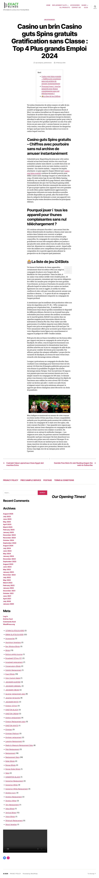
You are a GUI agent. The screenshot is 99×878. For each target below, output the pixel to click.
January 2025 (8, 532)
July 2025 (7, 516)
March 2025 (7, 527)
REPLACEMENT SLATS (59, 5)
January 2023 (8, 572)
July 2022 (7, 577)
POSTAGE (47, 480)
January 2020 (8, 604)
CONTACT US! (76, 7)
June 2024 (7, 551)
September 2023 (9, 561)
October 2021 (8, 593)
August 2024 (8, 546)
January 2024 (8, 556)
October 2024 (8, 540)
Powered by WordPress (30, 873)
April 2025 (7, 524)
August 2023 (8, 564)
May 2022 (7, 580)
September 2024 (9, 543)
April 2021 (7, 599)
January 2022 (8, 588)
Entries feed (8, 619)
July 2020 (7, 601)
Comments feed (9, 622)
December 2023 (9, 559)
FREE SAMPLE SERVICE (30, 480)
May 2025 (7, 522)
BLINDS (84, 5)
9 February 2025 (60, 62)
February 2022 (8, 585)
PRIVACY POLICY (10, 480)
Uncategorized (49, 19)
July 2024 (7, 548)
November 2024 (9, 538)
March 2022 (7, 583)
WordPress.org (9, 624)
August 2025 (8, 514)
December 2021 (9, 591)
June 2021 (7, 596)
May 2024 (7, 554)
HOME (48, 5)
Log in (5, 616)
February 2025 (9, 530)
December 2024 (9, 535)
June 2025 (7, 519)
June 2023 (7, 567)
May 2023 (7, 569)
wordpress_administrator (44, 62)
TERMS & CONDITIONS (64, 480)
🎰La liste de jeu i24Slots (51, 96)
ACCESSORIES (75, 5)
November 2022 (9, 575)
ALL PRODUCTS (64, 7)
